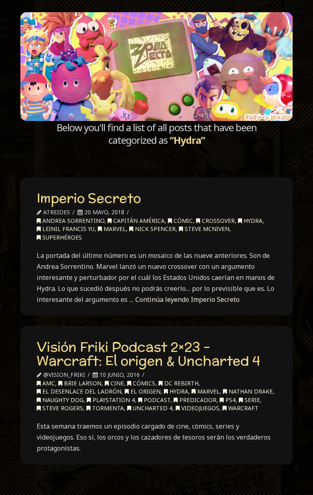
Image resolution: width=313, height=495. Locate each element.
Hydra (252, 220)
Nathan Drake (250, 391)
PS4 (230, 400)
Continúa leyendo (187, 299)
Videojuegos (199, 408)
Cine (116, 383)
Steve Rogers (62, 408)
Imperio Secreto (89, 198)
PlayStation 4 (113, 400)
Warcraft (242, 408)
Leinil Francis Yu (68, 229)
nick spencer (154, 229)
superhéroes (61, 237)
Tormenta (107, 408)
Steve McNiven (206, 229)
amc (48, 383)
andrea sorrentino (72, 220)
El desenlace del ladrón (81, 391)
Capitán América (138, 220)
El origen (145, 391)
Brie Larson (81, 383)
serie (251, 400)
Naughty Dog (62, 400)
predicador (197, 400)
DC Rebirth (180, 383)
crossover (217, 220)
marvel (114, 229)
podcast (156, 400)
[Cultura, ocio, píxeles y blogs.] (156, 66)
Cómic (182, 220)
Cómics (143, 383)
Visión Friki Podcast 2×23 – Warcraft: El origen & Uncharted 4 (148, 353)
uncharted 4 (151, 408)
